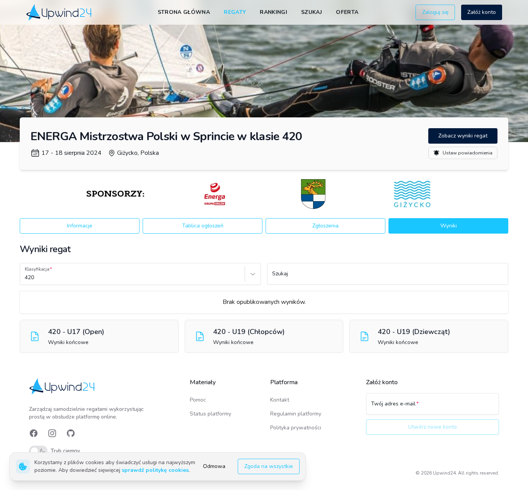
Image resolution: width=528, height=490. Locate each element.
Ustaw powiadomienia (467, 153)
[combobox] (25, 277)
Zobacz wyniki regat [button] (462, 135)
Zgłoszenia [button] (325, 225)
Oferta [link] (347, 12)
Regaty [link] (235, 12)
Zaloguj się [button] (435, 12)
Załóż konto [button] (481, 12)
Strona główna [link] (184, 12)
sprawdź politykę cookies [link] (155, 470)
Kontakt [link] (279, 400)
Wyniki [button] (448, 225)
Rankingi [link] (273, 12)
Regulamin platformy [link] (295, 413)
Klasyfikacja (37, 269)
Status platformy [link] (210, 413)
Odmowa (214, 466)
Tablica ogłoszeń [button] (202, 225)
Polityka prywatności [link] (295, 427)
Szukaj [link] (311, 12)
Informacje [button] (79, 225)
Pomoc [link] (198, 400)
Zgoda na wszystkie (268, 466)
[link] (60, 12)
